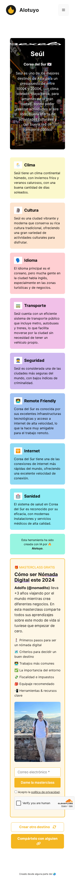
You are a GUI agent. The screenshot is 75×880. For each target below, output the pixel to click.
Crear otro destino (35, 827)
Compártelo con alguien (37, 839)
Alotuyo (29, 10)
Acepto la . (39, 792)
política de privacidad (45, 792)
